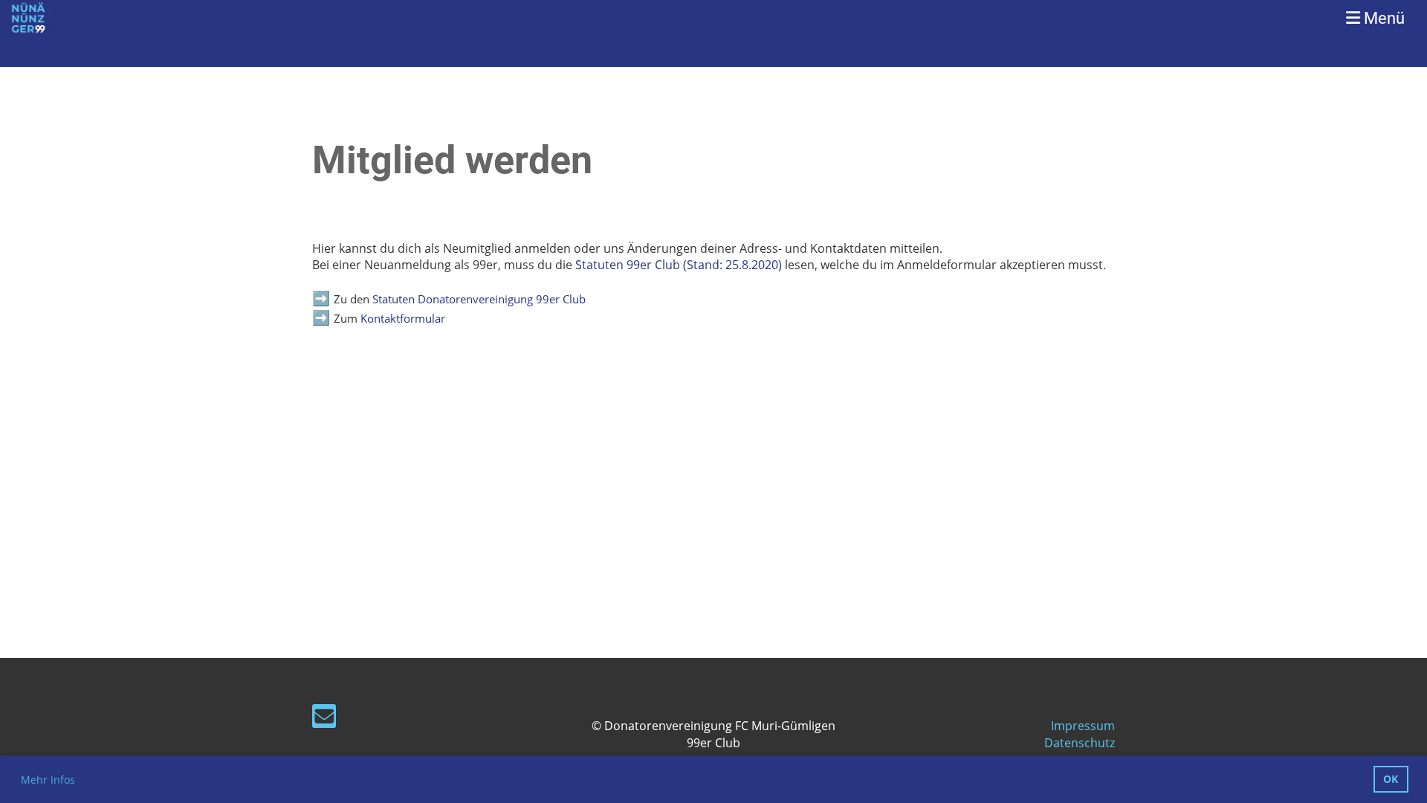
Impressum (1083, 725)
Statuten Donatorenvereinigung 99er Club (479, 299)
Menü (1382, 18)
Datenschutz (1079, 743)
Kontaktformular (402, 318)
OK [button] (1390, 779)
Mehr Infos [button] (48, 780)
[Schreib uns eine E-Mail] (324, 719)
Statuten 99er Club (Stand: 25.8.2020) (678, 265)
